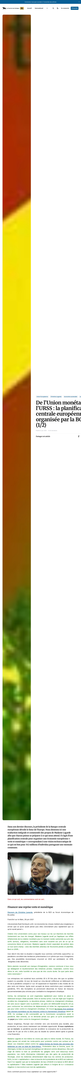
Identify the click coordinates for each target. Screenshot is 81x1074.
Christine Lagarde (56, 396)
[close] (79, 2)
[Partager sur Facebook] (79, 436)
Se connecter (65, 8)
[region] (47, 8)
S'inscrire (75, 8)
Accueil (29, 8)
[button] (53, 8)
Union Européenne (42, 396)
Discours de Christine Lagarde (20, 912)
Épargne (45, 18)
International (39, 8)
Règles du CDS (47, 24)
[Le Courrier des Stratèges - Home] (13, 8)
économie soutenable (70, 396)
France (45, 12)
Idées (44, 15)
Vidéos (45, 21)
